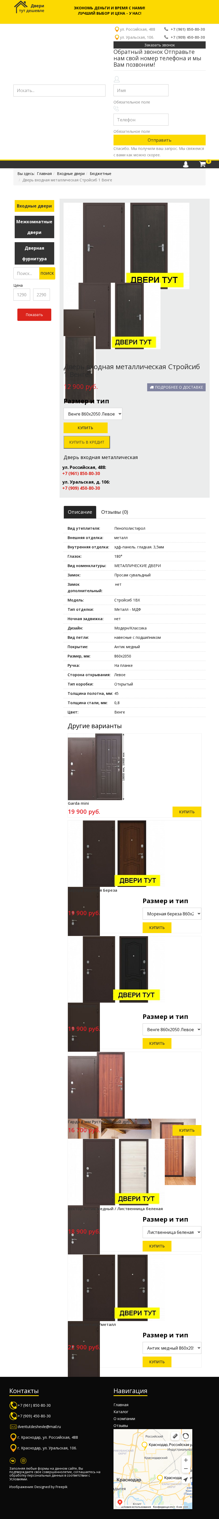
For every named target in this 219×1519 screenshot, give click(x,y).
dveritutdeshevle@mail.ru (39, 1426)
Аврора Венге (82, 1005)
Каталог (121, 1411)
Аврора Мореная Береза (92, 890)
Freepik (62, 1486)
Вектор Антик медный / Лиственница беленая (115, 1208)
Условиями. (18, 1479)
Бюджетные (100, 173)
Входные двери (71, 173)
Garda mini (78, 803)
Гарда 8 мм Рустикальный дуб (99, 1121)
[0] (202, 164)
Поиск (47, 273)
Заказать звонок (159, 44)
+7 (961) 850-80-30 (188, 29)
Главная (44, 173)
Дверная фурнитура (34, 253)
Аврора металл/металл (92, 1324)
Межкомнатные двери (34, 227)
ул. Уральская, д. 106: (86, 482)
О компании (124, 1418)
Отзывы (121, 1425)
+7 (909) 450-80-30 (188, 37)
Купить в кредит (86, 442)
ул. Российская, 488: (84, 467)
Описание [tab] (80, 512)
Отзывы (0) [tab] (114, 512)
